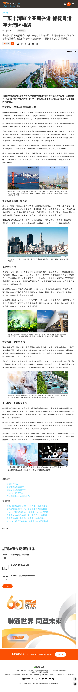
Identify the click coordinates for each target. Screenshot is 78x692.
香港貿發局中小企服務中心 (18, 496)
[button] (73, 4)
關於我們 (23, 670)
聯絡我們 (30, 670)
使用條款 (7, 674)
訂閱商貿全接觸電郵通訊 (59, 670)
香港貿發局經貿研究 (15, 487)
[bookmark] (75, 684)
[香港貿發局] (39, 667)
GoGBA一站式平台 (14, 493)
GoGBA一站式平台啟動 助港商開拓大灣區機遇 (27, 521)
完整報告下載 (12, 484)
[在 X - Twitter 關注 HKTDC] (36, 679)
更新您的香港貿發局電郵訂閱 (39, 672)
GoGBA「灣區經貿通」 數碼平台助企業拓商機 (27, 512)
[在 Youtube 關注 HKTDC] (50, 679)
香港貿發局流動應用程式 (42, 670)
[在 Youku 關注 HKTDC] (53, 679)
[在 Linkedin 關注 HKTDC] (39, 679)
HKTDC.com (15, 670)
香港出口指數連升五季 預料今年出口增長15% (26, 506)
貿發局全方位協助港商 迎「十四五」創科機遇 (26, 515)
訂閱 (8, 586)
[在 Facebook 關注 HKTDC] (33, 679)
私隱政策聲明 (16, 674)
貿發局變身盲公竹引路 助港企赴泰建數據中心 (26, 518)
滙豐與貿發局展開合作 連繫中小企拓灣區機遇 (26, 509)
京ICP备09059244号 (47, 674)
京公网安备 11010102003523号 (64, 674)
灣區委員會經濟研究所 (16, 490)
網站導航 (37, 674)
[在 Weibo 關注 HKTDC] (43, 679)
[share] (75, 679)
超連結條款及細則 (27, 674)
